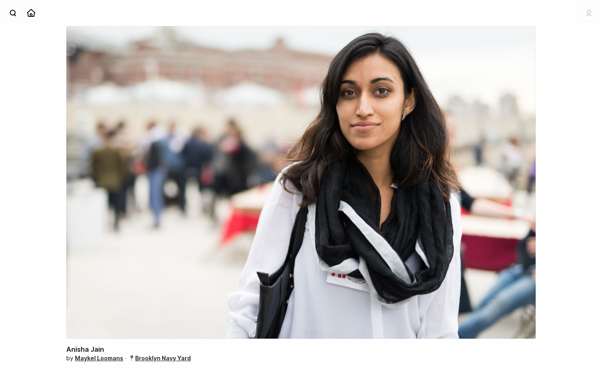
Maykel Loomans (99, 358)
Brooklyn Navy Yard (163, 358)
